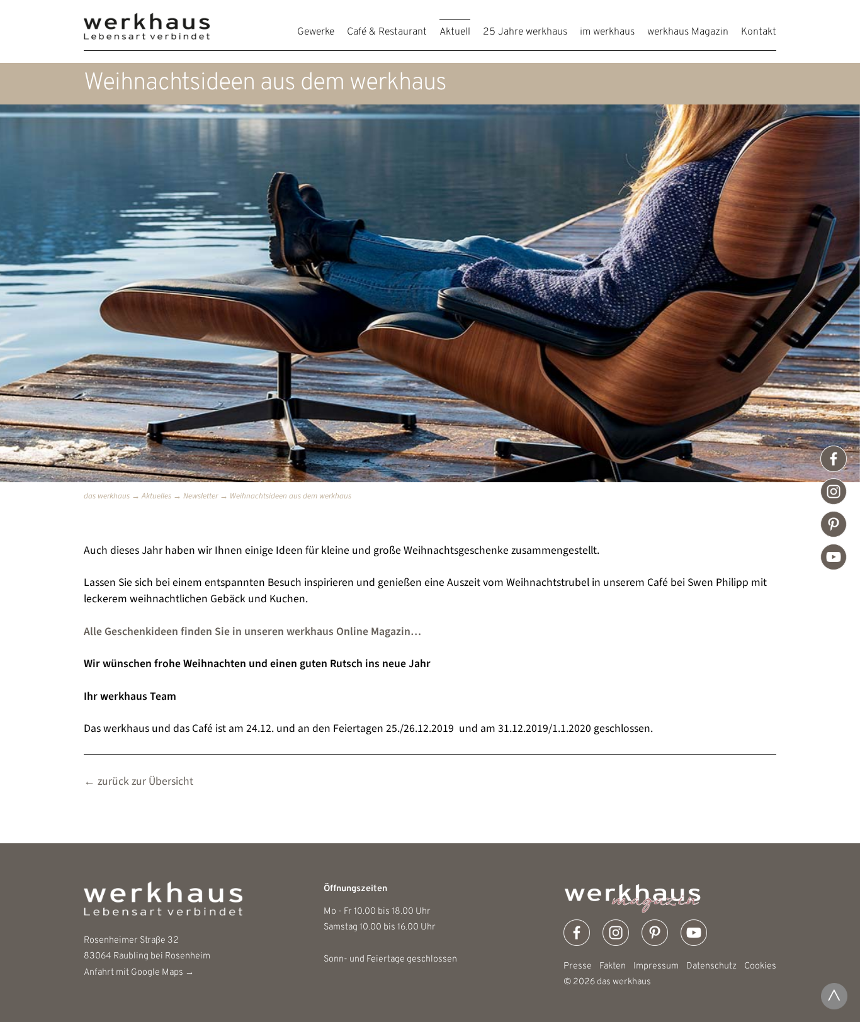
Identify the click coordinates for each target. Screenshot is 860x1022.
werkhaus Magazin (687, 32)
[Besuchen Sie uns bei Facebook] (833, 459)
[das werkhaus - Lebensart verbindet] (147, 36)
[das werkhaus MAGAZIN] (669, 897)
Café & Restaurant (387, 32)
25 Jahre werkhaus (525, 32)
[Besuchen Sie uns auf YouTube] (833, 557)
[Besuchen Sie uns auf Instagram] (833, 491)
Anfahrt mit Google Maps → (139, 973)
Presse (577, 966)
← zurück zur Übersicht (138, 781)
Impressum (656, 966)
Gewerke (315, 32)
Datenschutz (711, 966)
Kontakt (758, 32)
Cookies (760, 966)
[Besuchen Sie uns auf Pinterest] (833, 524)
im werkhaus (607, 32)
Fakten (612, 966)
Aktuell (454, 32)
